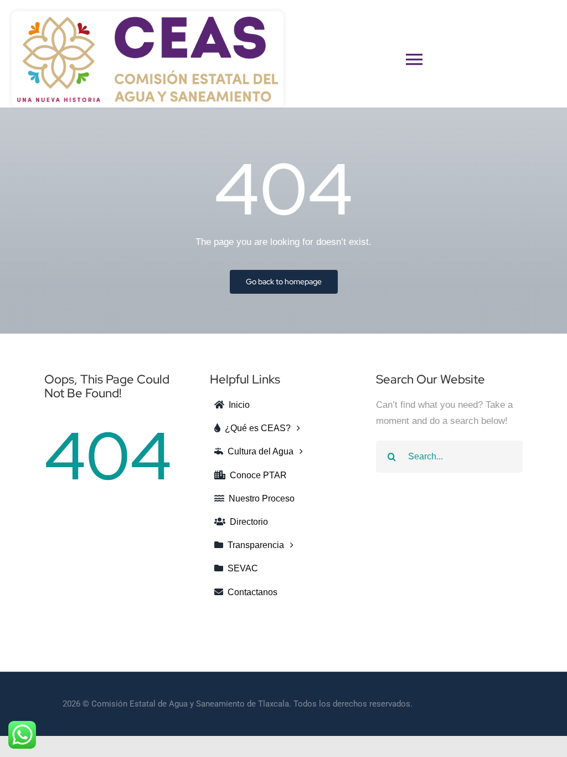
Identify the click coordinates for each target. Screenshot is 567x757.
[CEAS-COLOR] (147, 21)
